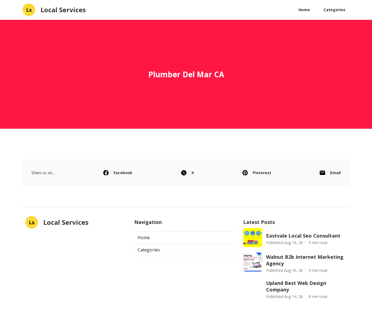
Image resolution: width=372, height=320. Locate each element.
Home (304, 9)
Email (335, 172)
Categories (334, 9)
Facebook (123, 172)
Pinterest (262, 172)
